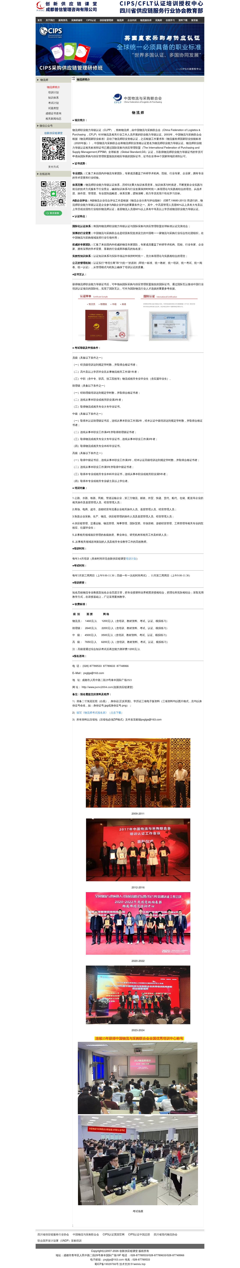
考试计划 (53, 103)
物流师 (120, 20)
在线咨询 (45, 174)
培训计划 (53, 92)
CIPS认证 (91, 20)
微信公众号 (46, 125)
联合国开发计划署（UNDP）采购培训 (60, 1240)
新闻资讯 (63, 20)
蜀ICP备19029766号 (106, 1264)
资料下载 (183, 20)
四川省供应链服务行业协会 (53, 1234)
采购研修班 (76, 20)
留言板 (194, 20)
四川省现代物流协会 (165, 1234)
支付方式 (53, 166)
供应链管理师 (106, 20)
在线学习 (170, 20)
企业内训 (132, 20)
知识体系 (53, 97)
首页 (40, 20)
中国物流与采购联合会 (86, 1234)
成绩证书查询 (53, 113)
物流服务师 (146, 20)
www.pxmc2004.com (100, 687)
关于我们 (50, 20)
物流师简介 (53, 87)
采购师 (158, 20)
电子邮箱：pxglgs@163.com (107, 1259)
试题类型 (53, 108)
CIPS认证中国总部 (139, 1234)
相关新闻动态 (53, 118)
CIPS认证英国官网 (113, 1234)
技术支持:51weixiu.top (132, 1264)
